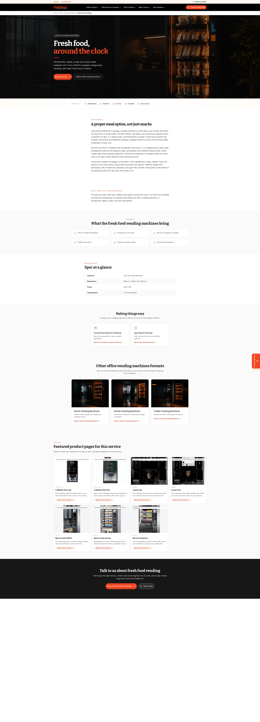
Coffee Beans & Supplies (110, 7)
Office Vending (129, 7)
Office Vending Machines (67, 13)
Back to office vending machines (88, 77)
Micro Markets (158, 7)
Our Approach (66, 2)
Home (56, 13)
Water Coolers (144, 7)
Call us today (148, 586)
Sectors (56, 2)
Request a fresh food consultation (119, 586)
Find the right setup (198, 7)
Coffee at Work (91, 7)
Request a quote (61, 77)
